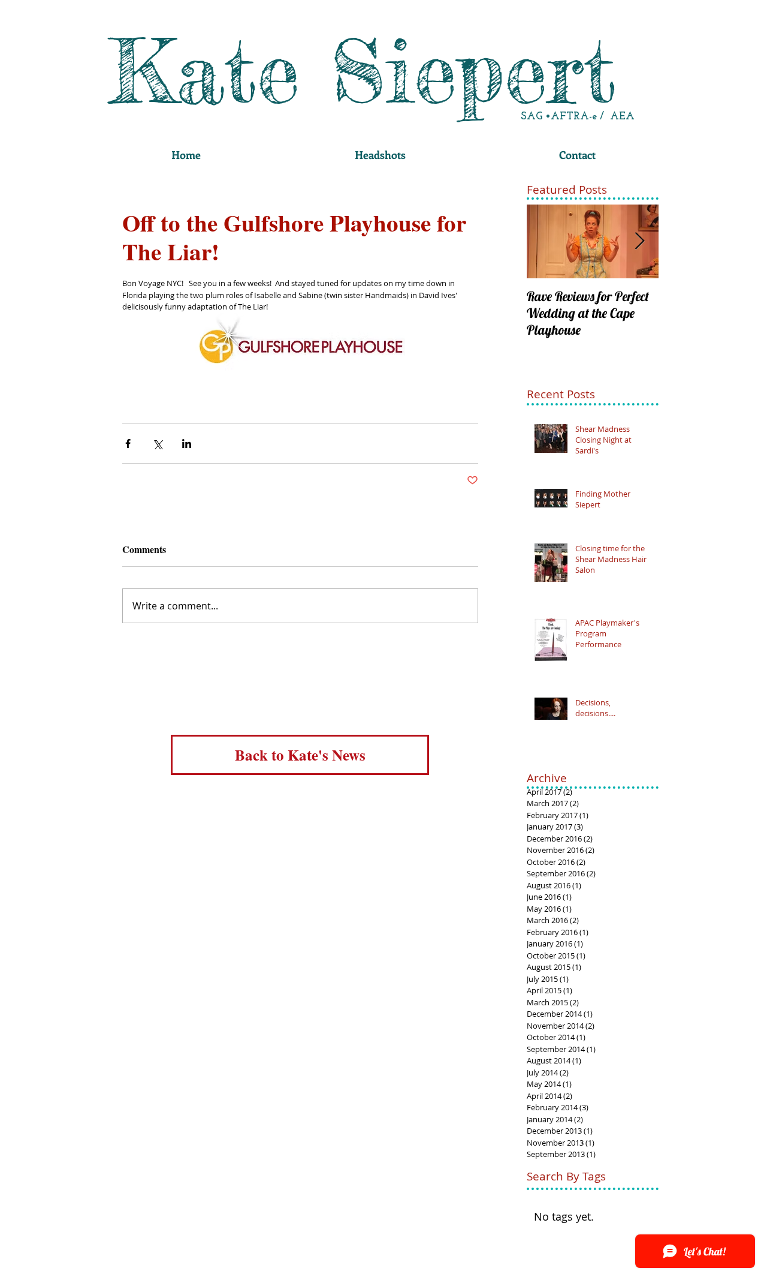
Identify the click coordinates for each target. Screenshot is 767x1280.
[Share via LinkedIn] (186, 443)
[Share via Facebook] (128, 443)
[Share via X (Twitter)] (157, 443)
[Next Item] (639, 241)
